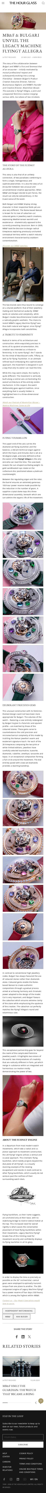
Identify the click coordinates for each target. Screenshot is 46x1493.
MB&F (7, 1316)
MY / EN (34, 1479)
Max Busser (22, 1316)
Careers (6, 1462)
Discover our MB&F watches (15, 245)
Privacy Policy (26, 1458)
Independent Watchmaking (18, 1311)
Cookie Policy (26, 1453)
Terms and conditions (30, 1464)
